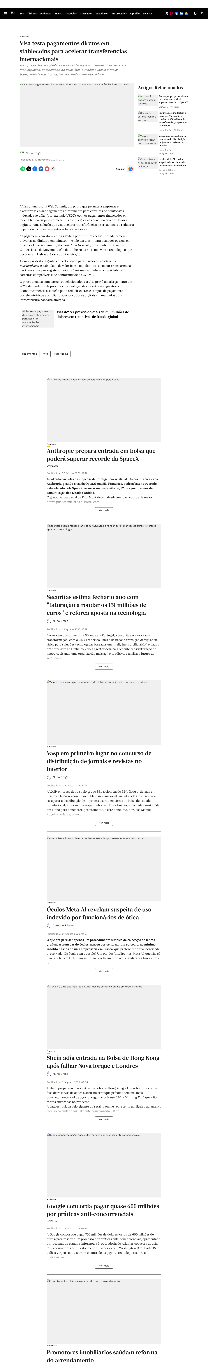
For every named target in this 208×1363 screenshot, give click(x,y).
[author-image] (22, 153)
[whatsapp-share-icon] (22, 170)
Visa (45, 353)
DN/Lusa (52, 465)
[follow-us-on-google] (130, 169)
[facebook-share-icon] (34, 170)
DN (22, 13)
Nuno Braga (33, 153)
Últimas (32, 13)
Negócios (71, 13)
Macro (58, 13)
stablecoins (61, 353)
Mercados (86, 13)
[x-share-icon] (28, 170)
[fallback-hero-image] (148, 100)
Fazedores (102, 13)
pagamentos (29, 353)
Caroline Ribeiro (63, 925)
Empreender (119, 13)
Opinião (135, 13)
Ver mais (104, 510)
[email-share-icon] (47, 170)
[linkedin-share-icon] (41, 170)
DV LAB (147, 13)
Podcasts (45, 13)
